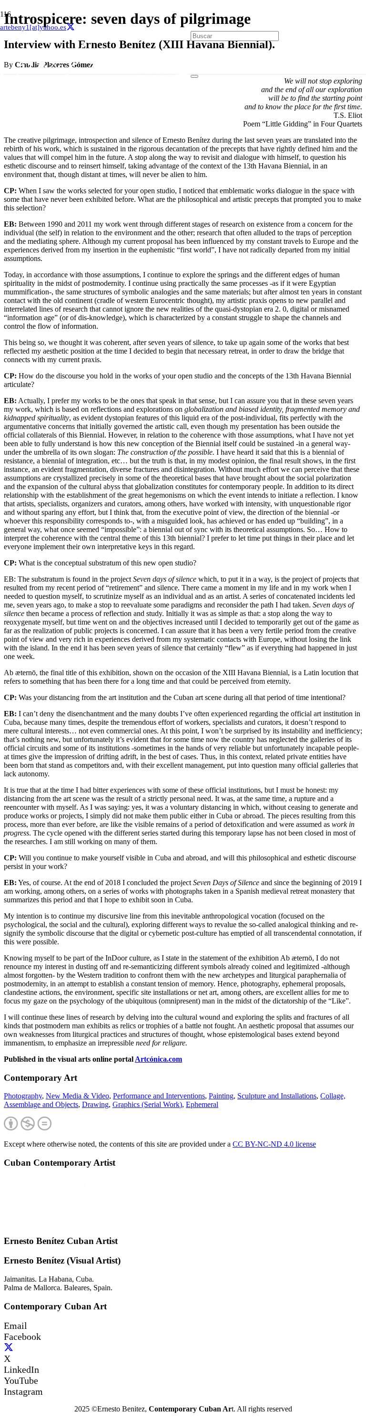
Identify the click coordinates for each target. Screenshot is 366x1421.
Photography (23, 1096)
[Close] (194, 76)
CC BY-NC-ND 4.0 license (274, 1144)
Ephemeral (202, 1104)
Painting (221, 1096)
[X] (70, 27)
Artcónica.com (158, 1059)
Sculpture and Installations (276, 1096)
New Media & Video (77, 1096)
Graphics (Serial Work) (147, 1104)
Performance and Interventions (159, 1096)
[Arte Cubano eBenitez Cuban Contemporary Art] (95, 88)
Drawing (95, 1104)
